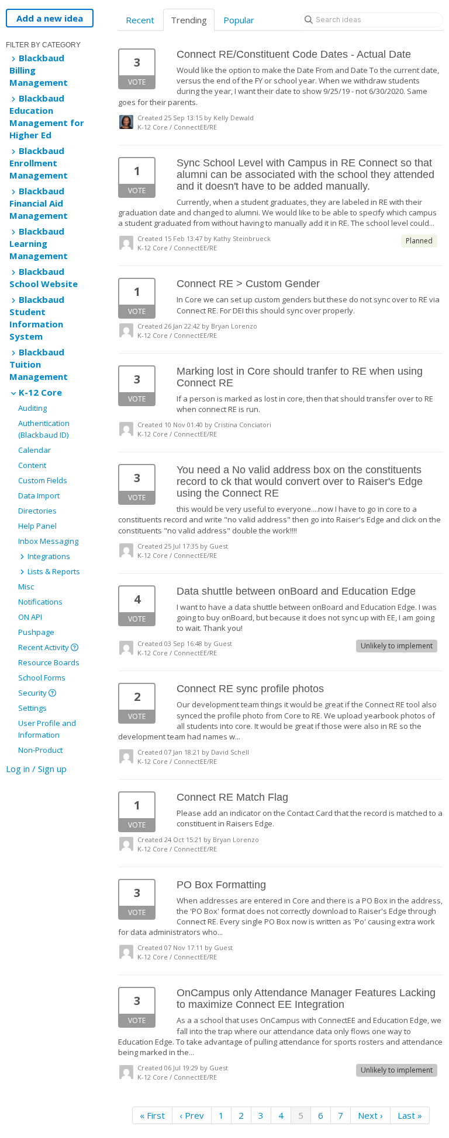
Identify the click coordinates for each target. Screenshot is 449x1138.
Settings (32, 708)
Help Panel (37, 526)
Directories (37, 510)
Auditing (32, 408)
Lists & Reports (53, 571)
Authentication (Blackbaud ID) (44, 429)
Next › (370, 1115)
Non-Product (40, 750)
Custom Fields (42, 480)
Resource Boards (49, 662)
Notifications (40, 601)
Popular (238, 20)
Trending (189, 20)
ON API (30, 617)
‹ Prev (191, 1115)
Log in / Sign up (36, 768)
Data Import (39, 495)
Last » (410, 1115)
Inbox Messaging (48, 541)
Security (33, 692)
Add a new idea (49, 18)
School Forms (41, 677)
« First (152, 1115)
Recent (140, 20)
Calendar (34, 450)
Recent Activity (44, 647)
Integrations (48, 556)
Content (32, 465)
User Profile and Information (47, 729)
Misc (26, 586)
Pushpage (36, 632)
